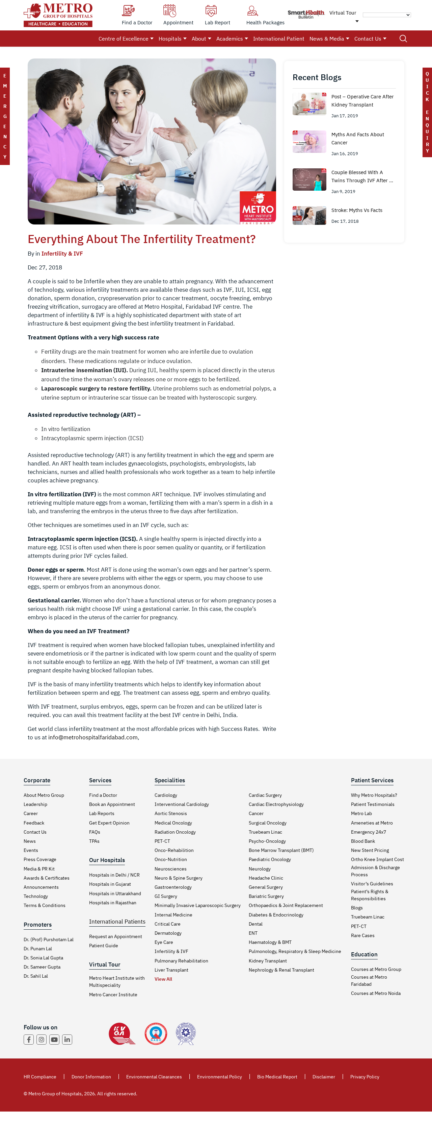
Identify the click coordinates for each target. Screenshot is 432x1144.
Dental (256, 924)
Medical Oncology (173, 823)
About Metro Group (44, 795)
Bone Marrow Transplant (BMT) (281, 850)
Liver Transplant (171, 970)
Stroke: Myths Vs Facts (356, 210)
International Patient (278, 38)
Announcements (41, 887)
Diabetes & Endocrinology (276, 915)
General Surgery (266, 887)
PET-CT (162, 841)
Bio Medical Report (277, 1077)
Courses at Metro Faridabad (369, 980)
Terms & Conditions (44, 905)
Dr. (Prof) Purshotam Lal (49, 939)
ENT (253, 933)
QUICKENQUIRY (427, 112)
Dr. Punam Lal (38, 949)
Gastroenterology (173, 887)
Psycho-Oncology (267, 841)
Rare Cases (363, 935)
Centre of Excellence (123, 38)
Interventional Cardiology (182, 804)
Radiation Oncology (175, 832)
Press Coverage (40, 859)
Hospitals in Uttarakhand (115, 893)
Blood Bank (363, 841)
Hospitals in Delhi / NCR (114, 875)
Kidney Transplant (268, 961)
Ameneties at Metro (372, 823)
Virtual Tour (342, 12)
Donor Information (91, 1077)
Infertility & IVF (62, 253)
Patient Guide (103, 946)
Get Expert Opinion (109, 823)
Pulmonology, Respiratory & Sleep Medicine (295, 951)
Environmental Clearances (154, 1077)
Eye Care (164, 942)
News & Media (326, 38)
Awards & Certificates (47, 878)
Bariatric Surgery (266, 896)
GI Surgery (166, 896)
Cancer (256, 813)
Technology (36, 896)
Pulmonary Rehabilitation (181, 961)
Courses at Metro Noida (376, 993)
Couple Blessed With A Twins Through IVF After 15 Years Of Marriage (363, 177)
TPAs (94, 841)
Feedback (34, 823)
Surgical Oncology (268, 823)
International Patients (117, 921)
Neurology (260, 869)
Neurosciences (171, 869)
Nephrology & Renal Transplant (281, 970)
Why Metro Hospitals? (374, 795)
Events (31, 850)
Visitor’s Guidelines (372, 884)
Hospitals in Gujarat (110, 884)
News (30, 841)
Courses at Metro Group (376, 969)
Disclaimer (324, 1077)
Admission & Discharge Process (375, 871)
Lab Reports (101, 813)
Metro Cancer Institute (113, 995)
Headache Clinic (266, 878)
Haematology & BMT (270, 942)
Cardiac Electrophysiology (276, 804)
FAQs (94, 832)
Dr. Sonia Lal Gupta (43, 958)
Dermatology (168, 933)
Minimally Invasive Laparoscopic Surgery (198, 905)
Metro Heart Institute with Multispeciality (117, 981)
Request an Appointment (115, 936)
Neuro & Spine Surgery (178, 878)
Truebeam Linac (265, 832)
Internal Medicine (173, 915)
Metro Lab (361, 813)
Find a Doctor (103, 795)
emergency (5, 116)
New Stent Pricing (370, 850)
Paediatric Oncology (270, 859)
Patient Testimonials (373, 804)
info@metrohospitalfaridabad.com (93, 737)
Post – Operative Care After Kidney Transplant (362, 100)
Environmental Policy (219, 1077)
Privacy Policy (364, 1077)
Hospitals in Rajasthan (112, 903)
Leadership (35, 804)
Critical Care (168, 924)
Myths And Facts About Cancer (357, 138)
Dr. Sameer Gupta (42, 967)
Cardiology (166, 795)
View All (163, 979)
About (199, 38)
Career (31, 813)
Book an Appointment (112, 804)
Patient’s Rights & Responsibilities (369, 895)
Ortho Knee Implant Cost (377, 859)
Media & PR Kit (39, 869)
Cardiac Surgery (265, 795)
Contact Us (367, 38)
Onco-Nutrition (171, 859)
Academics (229, 38)
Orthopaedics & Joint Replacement (286, 905)
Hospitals (170, 38)
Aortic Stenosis (171, 813)
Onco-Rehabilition (174, 850)
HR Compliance (40, 1077)
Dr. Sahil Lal (36, 976)
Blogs (357, 908)
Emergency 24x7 (368, 832)
